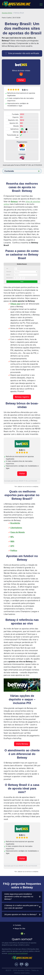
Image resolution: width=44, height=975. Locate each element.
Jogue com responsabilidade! (18, 953)
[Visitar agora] (22, 443)
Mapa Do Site (20, 928)
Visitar (21, 80)
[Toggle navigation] (41, 4)
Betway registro (22, 397)
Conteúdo (9, 171)
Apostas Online (7, 13)
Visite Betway (22, 744)
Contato (18, 925)
